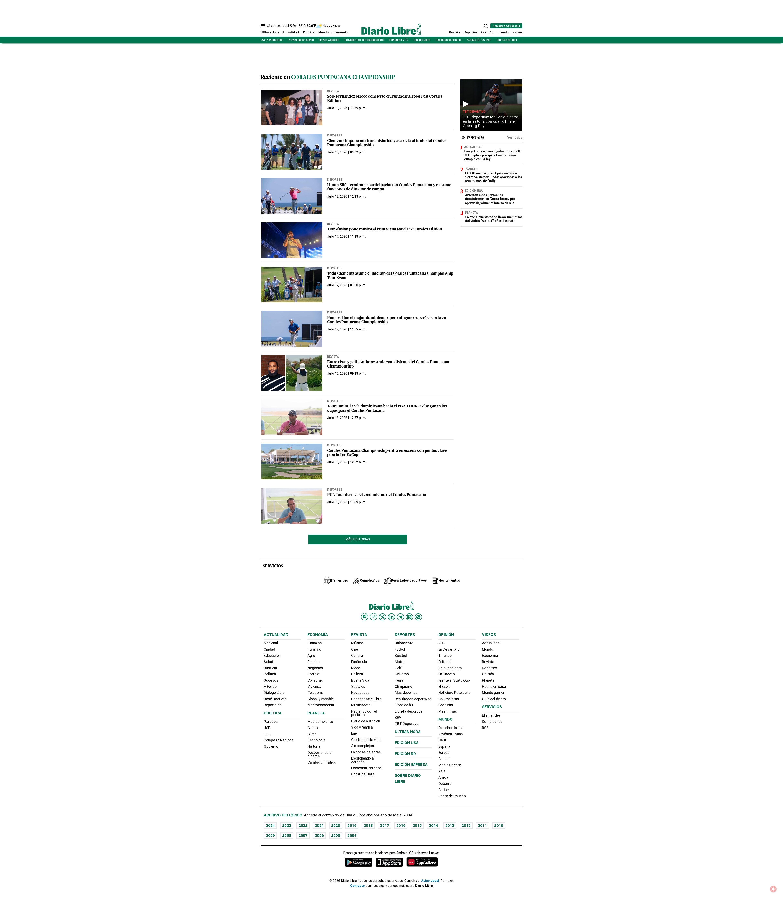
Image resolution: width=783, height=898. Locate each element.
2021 (319, 825)
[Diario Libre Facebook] (364, 616)
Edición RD (405, 753)
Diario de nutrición (365, 721)
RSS (485, 728)
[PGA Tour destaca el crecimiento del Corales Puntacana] (291, 506)
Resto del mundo (452, 796)
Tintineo (445, 655)
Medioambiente (320, 722)
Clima (312, 734)
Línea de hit (404, 705)
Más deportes (406, 693)
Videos (517, 32)
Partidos (271, 722)
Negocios (315, 668)
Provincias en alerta (301, 39)
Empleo (313, 662)
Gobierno (271, 746)
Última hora (408, 731)
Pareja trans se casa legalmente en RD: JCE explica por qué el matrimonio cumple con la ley (492, 155)
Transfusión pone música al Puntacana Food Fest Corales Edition (384, 229)
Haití (442, 740)
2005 (335, 835)
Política (308, 32)
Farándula (359, 662)
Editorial (444, 662)
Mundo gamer (493, 693)
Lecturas (445, 705)
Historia (313, 746)
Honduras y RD (398, 39)
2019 (351, 825)
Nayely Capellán (329, 39)
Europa (444, 753)
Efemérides (491, 715)
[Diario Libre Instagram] (373, 616)
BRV (398, 717)
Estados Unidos (451, 728)
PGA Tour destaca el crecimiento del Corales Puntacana (376, 495)
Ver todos (514, 138)
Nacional (271, 643)
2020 (335, 825)
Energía (313, 674)
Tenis (399, 680)
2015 (417, 825)
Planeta (503, 32)
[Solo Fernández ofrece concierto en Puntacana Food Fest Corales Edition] (291, 107)
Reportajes (273, 705)
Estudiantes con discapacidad (364, 39)
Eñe (354, 733)
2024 (270, 825)
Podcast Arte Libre (366, 699)
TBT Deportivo (474, 111)
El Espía (444, 686)
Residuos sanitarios (449, 39)
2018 (368, 825)
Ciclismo (402, 674)
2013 (449, 825)
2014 (433, 825)
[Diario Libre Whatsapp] (418, 616)
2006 (319, 835)
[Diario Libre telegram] (400, 616)
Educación (272, 655)
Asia (442, 771)
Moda (355, 668)
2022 (303, 825)
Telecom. (315, 693)
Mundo (323, 32)
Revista (454, 32)
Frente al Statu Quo (454, 680)
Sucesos (271, 680)
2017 (384, 825)
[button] (486, 26)
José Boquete (275, 699)
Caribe (443, 790)
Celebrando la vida (366, 740)
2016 (400, 825)
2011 (482, 825)
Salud (268, 662)
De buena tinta (450, 668)
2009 (270, 835)
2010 (498, 825)
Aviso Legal (430, 881)
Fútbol (400, 649)
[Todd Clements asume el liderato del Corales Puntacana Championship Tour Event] (291, 284)
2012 (466, 825)
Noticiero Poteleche (454, 693)
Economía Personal (366, 768)
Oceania (445, 784)
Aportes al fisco (507, 39)
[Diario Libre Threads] (409, 616)
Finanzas (314, 643)
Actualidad (291, 32)
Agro (311, 655)
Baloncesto (404, 643)
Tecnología (316, 740)
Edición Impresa (411, 764)
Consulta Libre (362, 774)
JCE (267, 728)
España (444, 746)
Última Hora (270, 32)
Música (357, 643)
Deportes (470, 32)
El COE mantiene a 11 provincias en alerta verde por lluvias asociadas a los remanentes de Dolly (493, 177)
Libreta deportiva (408, 711)
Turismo (314, 649)
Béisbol (401, 655)
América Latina (450, 734)
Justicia (270, 668)
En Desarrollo (448, 649)
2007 (303, 835)
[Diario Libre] (391, 29)
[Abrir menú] (263, 26)
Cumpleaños (492, 722)
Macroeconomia (320, 705)
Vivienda (314, 686)
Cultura (357, 655)
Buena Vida (360, 680)
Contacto (357, 886)
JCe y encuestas (272, 39)
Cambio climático (321, 762)
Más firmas (447, 711)
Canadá (444, 759)
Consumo (315, 680)
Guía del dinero (494, 699)
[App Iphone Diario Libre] (389, 862)
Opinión (487, 32)
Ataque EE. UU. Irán (479, 39)
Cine (354, 649)
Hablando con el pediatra (364, 713)
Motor (400, 662)
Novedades (360, 693)
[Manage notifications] (773, 889)
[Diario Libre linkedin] (391, 616)
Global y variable (320, 699)
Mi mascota (361, 705)
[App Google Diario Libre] (358, 862)
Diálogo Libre (422, 39)
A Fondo (270, 686)
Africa (443, 777)
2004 (351, 835)
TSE (267, 734)
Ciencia (313, 728)
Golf (398, 668)
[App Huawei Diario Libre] (422, 862)
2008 (286, 835)
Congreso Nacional (279, 740)
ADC (441, 643)
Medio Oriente (449, 765)
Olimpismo (403, 686)
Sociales (358, 686)
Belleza (357, 674)
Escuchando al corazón (363, 760)
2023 (286, 825)
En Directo (446, 674)
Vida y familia (362, 727)
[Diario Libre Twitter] (382, 616)
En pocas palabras (366, 752)
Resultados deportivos (413, 699)
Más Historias (357, 539)
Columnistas (448, 699)
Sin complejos (362, 746)
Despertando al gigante (319, 754)
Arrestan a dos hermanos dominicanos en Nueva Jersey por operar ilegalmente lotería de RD (490, 199)
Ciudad (269, 649)
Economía (340, 32)
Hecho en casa (494, 686)
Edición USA (474, 190)
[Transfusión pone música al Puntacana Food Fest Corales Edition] (291, 240)
